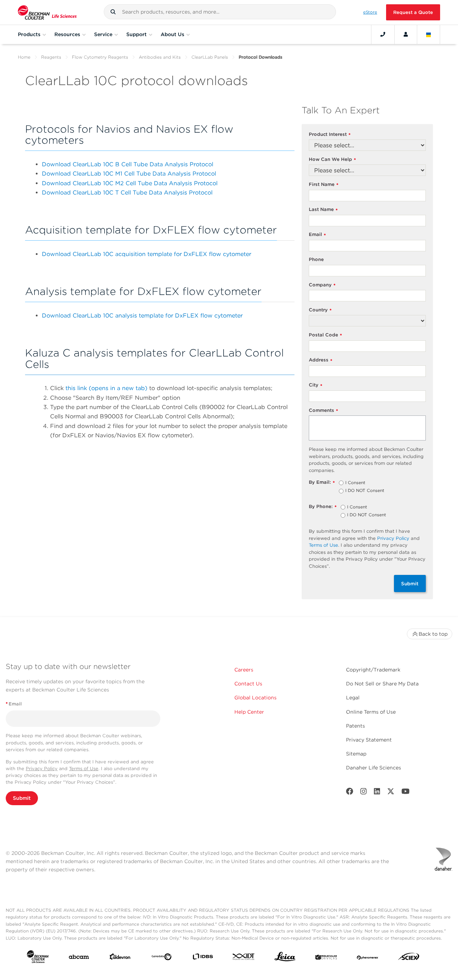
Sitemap (356, 754)
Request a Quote (413, 12)
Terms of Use (323, 545)
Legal (353, 697)
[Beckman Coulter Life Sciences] (47, 12)
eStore (370, 12)
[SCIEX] (409, 958)
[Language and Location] (428, 34)
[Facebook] (349, 792)
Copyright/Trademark (373, 670)
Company (322, 285)
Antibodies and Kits (160, 57)
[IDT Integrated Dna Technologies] (244, 958)
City (315, 385)
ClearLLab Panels (209, 57)
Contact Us (248, 683)
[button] (113, 11)
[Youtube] (405, 792)
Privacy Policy (393, 538)
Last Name (323, 210)
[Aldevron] (120, 958)
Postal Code (325, 335)
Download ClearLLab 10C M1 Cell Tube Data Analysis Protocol (129, 173)
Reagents (51, 57)
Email (317, 235)
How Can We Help (332, 160)
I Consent (355, 483)
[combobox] (220, 12)
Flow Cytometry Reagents (100, 57)
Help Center (249, 712)
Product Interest (330, 135)
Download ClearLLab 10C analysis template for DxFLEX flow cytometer (142, 315)
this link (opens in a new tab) (106, 388)
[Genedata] (161, 958)
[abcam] (79, 958)
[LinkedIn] (377, 792)
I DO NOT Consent (364, 491)
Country (320, 310)
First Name (323, 185)
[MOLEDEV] (326, 958)
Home (24, 57)
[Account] (406, 34)
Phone (316, 259)
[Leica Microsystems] (285, 958)
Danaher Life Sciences (373, 767)
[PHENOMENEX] (367, 958)
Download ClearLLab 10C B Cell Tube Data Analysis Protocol (127, 164)
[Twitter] (390, 792)
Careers (243, 670)
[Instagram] (363, 792)
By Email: (322, 482)
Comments (323, 411)
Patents (355, 726)
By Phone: (323, 507)
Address (320, 360)
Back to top (433, 634)
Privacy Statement (369, 740)
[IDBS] (202, 958)
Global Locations (255, 697)
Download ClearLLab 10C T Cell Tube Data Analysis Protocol (127, 192)
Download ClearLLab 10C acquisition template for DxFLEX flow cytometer (146, 254)
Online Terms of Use (371, 712)
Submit (410, 583)
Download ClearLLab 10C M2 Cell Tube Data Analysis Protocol (130, 183)
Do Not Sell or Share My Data (382, 683)
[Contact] (382, 34)
